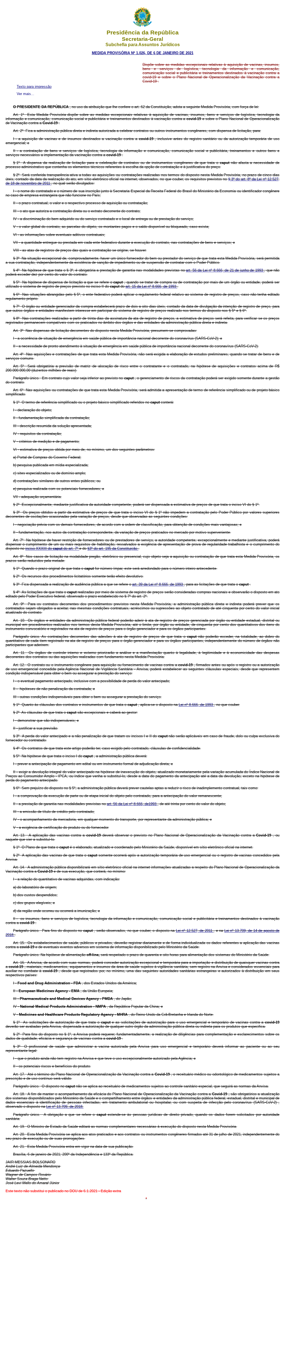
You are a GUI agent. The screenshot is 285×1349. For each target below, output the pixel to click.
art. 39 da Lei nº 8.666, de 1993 (158, 584)
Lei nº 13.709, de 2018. (64, 1106)
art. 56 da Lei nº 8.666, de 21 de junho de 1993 (225, 270)
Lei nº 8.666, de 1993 (196, 705)
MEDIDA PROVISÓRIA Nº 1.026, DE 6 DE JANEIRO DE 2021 (142, 53)
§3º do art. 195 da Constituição (112, 548)
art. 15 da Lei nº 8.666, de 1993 (151, 286)
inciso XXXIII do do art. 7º (52, 548)
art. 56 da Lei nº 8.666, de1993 (132, 804)
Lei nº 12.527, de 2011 (194, 931)
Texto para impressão (34, 86)
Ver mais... (25, 94)
